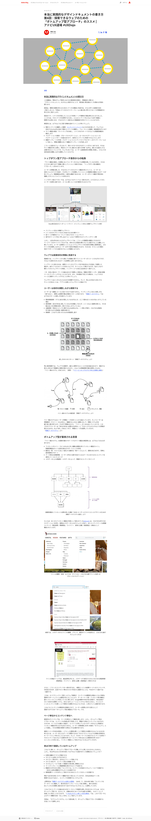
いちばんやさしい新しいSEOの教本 (77, 793)
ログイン (125, 2)
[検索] (120, 2)
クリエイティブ (47, 10)
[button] (25, 818)
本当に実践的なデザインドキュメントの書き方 (64, 96)
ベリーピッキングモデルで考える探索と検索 (88, 370)
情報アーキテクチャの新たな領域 (63, 781)
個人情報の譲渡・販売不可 (110, 818)
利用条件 (119, 818)
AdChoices (130, 818)
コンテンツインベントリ (74, 127)
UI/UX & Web (59, 811)
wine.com (87, 521)
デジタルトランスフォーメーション (39, 2)
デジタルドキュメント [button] (66, 2)
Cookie (123, 818)
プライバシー (101, 818)
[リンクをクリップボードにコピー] (106, 32)
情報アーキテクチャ (92, 294)
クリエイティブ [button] (54, 2)
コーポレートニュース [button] (80, 2)
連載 (45, 90)
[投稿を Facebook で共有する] (104, 32)
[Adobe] (130, 2)
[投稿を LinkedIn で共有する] (101, 32)
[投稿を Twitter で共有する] (99, 32)
